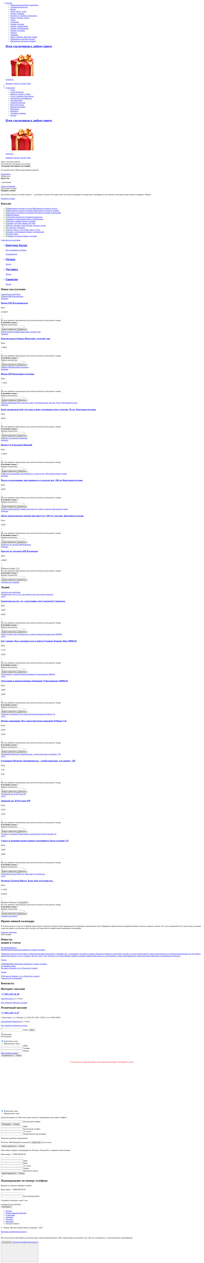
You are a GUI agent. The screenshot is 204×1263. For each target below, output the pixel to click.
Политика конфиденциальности (14, 1232)
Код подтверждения (31, 1196)
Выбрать (9, 329)
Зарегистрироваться (9, 1146)
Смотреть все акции (9, 916)
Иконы (13, 9)
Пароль (26, 1051)
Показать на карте (20, 1003)
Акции (16, 83)
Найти (32, 1030)
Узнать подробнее (8, 186)
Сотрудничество (17, 92)
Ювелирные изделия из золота (22, 39)
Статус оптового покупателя (22, 96)
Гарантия (9, 1217)
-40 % (3, 597)
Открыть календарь (9, 932)
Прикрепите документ (22, 1142)
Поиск (25, 1030)
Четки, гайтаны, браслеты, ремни (23, 37)
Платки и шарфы (17, 14)
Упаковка (14, 35)
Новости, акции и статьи (20, 94)
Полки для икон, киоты (19, 18)
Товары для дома (17, 24)
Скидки (23, 83)
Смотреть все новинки (10, 582)
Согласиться (6, 1242)
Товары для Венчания (19, 26)
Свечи (12, 20)
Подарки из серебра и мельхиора (23, 16)
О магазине (10, 88)
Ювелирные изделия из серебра (23, 41)
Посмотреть (6, 174)
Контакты (14, 111)
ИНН (25, 1046)
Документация (16, 100)
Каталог (9, 3)
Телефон (26, 1048)
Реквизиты (14, 109)
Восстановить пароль (9, 1053)
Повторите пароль (30, 1171)
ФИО (25, 1127)
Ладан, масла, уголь (18, 11)
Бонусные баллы (17, 105)
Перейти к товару (8, 199)
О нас (12, 90)
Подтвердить (6, 1124)
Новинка (4, 299)
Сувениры (14, 22)
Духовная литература (19, 7)
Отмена (18, 1055)
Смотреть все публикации (11, 978)
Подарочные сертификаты (21, 98)
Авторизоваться (7, 1055)
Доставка (9, 1219)
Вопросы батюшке (17, 107)
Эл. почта (27, 1131)
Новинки (9, 83)
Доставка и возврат (18, 113)
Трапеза (13, 33)
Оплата (13, 115)
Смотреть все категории (10, 240)
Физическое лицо (11, 1041)
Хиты (28, 83)
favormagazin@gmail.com (11, 1021)
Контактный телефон (31, 1122)
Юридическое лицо (11, 1044)
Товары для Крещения (19, 28)
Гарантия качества (17, 103)
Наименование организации (34, 1134)
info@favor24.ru (7, 999)
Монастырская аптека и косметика (24, 5)
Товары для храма (17, 31)
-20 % (3, 876)
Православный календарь (16, 1213)
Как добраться (6, 1003)
